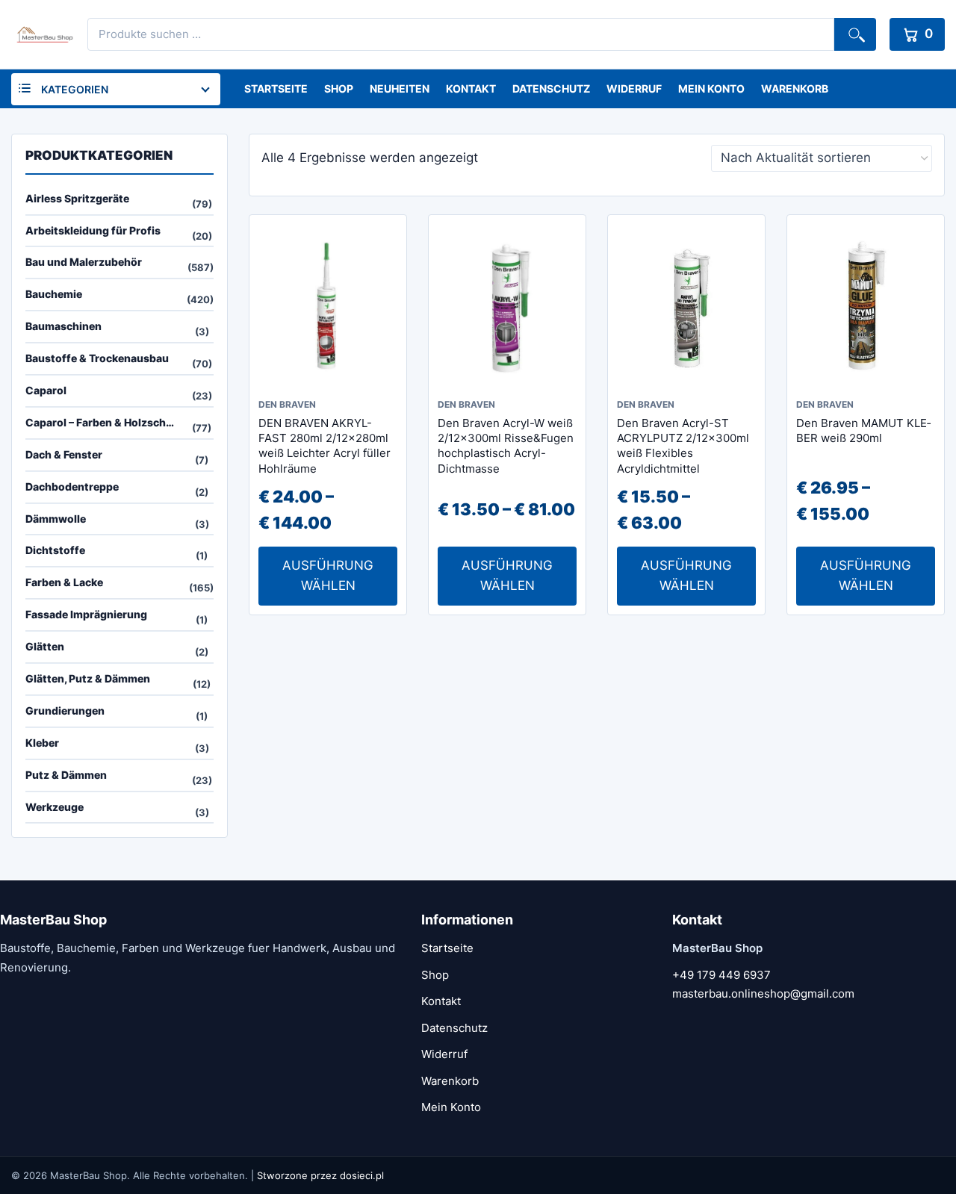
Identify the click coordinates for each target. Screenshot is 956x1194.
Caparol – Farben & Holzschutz (104, 422)
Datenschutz (551, 88)
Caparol (45, 390)
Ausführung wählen (327, 575)
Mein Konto (711, 88)
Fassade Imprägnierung (86, 614)
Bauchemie (53, 293)
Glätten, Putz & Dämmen (87, 678)
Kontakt (471, 88)
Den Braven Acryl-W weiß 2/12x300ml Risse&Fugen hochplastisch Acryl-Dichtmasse (506, 446)
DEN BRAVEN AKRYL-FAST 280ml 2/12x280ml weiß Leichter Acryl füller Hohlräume (324, 446)
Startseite (276, 88)
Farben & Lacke (64, 582)
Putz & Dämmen (66, 774)
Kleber (42, 742)
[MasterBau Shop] (42, 34)
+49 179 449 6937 (721, 975)
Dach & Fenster (63, 454)
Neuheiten (399, 88)
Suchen (855, 34)
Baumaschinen (63, 326)
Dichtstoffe (55, 550)
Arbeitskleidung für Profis (93, 230)
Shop (338, 88)
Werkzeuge (54, 806)
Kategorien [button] (74, 89)
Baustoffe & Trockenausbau (97, 358)
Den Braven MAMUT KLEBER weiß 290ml (863, 430)
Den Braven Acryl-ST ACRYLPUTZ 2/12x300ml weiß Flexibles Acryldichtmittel (683, 446)
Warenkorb (794, 88)
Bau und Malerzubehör (83, 261)
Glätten (44, 646)
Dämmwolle (55, 518)
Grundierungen (65, 710)
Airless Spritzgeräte (77, 198)
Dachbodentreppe (72, 486)
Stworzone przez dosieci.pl (320, 1175)
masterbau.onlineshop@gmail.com (763, 993)
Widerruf (634, 88)
